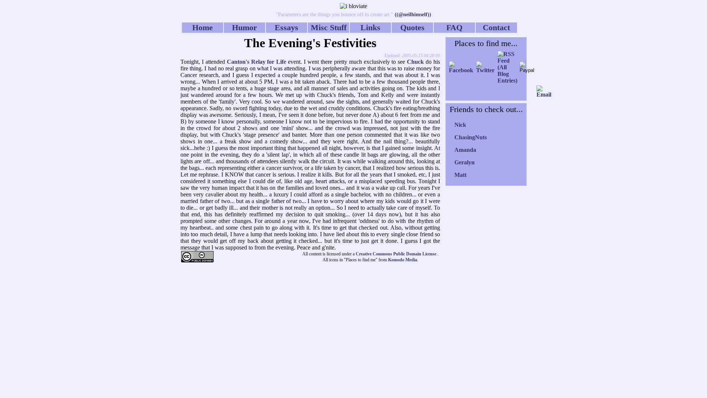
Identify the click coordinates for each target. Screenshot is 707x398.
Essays (286, 27)
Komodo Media (402, 259)
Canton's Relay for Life (256, 62)
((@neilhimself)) (412, 14)
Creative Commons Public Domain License (396, 253)
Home (202, 27)
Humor (244, 27)
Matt (460, 175)
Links (370, 27)
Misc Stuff (329, 27)
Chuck (415, 62)
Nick (460, 125)
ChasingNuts (470, 137)
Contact (496, 27)
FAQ (454, 27)
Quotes (412, 27)
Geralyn (464, 162)
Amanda (465, 150)
